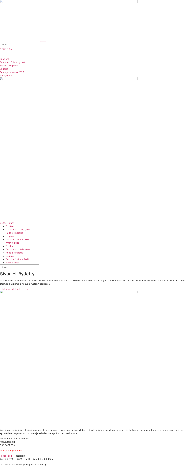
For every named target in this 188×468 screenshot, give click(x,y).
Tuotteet (10, 226)
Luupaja (10, 236)
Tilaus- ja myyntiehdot (11, 450)
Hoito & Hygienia (14, 232)
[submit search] (43, 44)
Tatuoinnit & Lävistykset (18, 229)
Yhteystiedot (12, 242)
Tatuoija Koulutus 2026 (17, 239)
